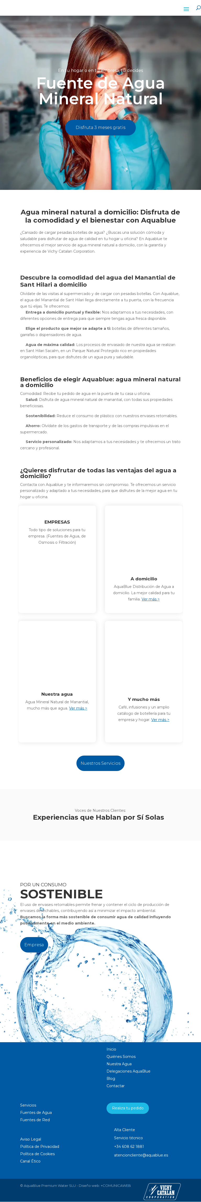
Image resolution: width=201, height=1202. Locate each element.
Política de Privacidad (39, 1146)
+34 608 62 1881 (129, 1146)
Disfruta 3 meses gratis (100, 127)
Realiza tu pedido (128, 1108)
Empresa (34, 944)
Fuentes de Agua (36, 1112)
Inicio (111, 1049)
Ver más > (151, 599)
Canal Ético (30, 1161)
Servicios (28, 1105)
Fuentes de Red (35, 1120)
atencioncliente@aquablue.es (141, 1155)
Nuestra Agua (119, 1064)
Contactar (116, 1086)
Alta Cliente (124, 1129)
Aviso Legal (30, 1139)
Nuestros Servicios (100, 763)
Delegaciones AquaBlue (128, 1071)
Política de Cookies (37, 1154)
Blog (111, 1078)
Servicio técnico (128, 1138)
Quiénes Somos (121, 1056)
